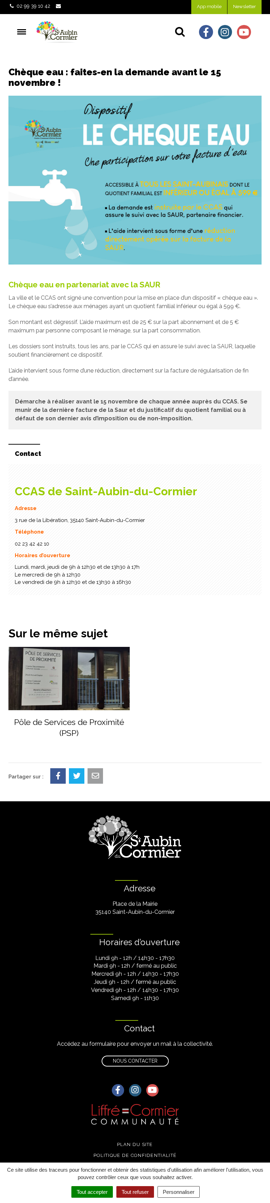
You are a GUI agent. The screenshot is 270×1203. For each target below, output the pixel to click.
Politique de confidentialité (135, 1155)
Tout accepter (92, 1192)
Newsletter (244, 6)
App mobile (209, 6)
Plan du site (135, 1144)
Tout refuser (135, 1192)
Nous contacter (135, 1061)
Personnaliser (178, 1192)
